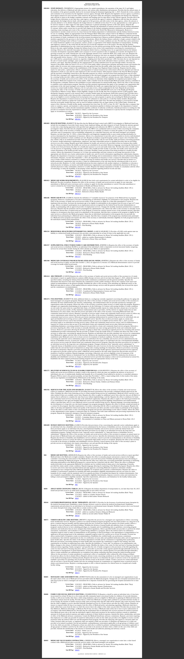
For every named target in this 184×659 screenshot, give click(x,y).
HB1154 (77, 241)
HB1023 (78, 194)
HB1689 (78, 451)
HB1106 (77, 227)
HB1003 (78, 176)
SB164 (77, 516)
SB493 (77, 650)
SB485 (77, 590)
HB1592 (78, 421)
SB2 (76, 485)
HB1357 (78, 256)
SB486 (77, 636)
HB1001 (78, 119)
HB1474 (78, 366)
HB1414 (78, 295)
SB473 (77, 573)
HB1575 (78, 385)
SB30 (77, 498)
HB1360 (78, 272)
